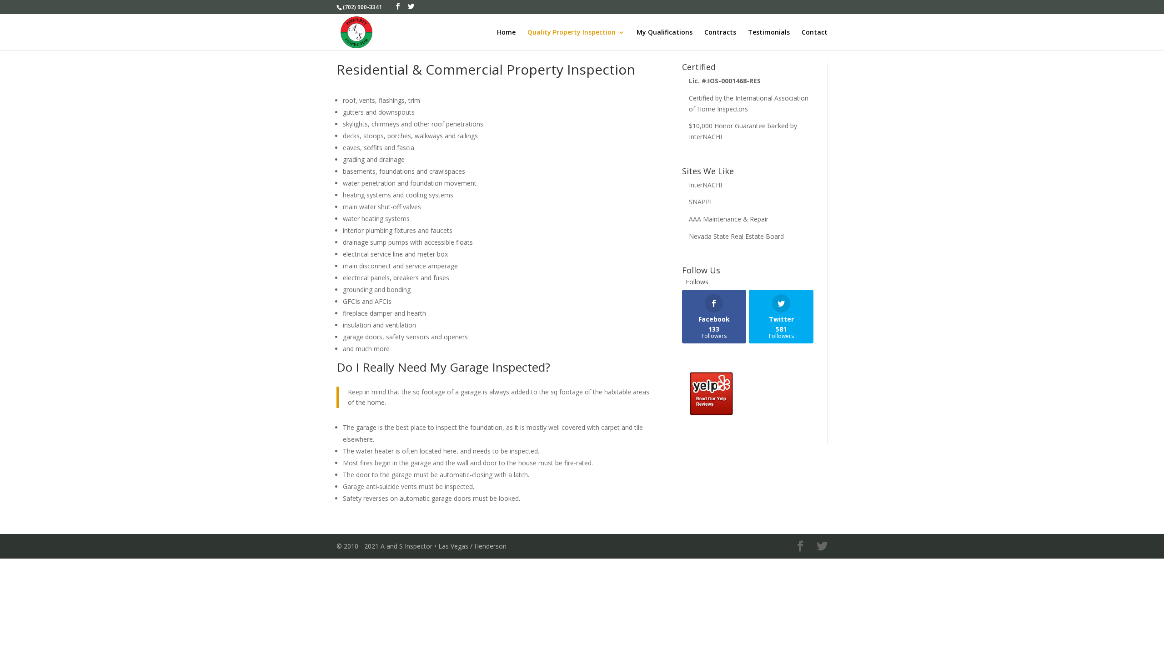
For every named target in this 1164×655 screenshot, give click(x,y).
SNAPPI (700, 201)
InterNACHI (705, 185)
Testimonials (769, 32)
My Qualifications (664, 32)
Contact (815, 32)
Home (506, 32)
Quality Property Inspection (571, 32)
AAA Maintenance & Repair (728, 219)
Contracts (720, 32)
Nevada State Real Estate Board (736, 236)
